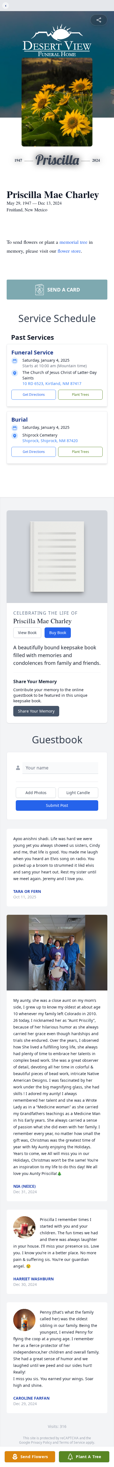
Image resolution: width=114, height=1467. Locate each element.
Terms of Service (72, 1442)
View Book (27, 632)
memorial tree (73, 242)
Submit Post (57, 805)
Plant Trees (80, 394)
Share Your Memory (36, 711)
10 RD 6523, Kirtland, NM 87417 (51, 383)
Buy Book (57, 632)
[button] (57, 952)
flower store (69, 250)
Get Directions (34, 394)
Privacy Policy (41, 1442)
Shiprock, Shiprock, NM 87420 (50, 440)
